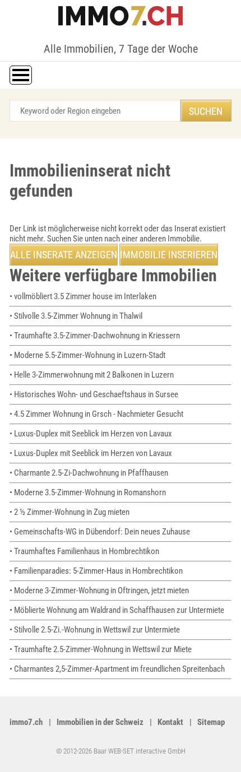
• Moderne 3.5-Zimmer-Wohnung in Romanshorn (88, 492)
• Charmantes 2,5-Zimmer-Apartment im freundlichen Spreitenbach (117, 669)
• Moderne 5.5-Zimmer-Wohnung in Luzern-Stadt (87, 355)
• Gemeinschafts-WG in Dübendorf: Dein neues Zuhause (100, 532)
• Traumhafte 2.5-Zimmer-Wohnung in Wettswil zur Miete (101, 649)
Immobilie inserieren (168, 255)
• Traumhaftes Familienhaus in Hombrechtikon (84, 551)
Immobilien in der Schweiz (100, 722)
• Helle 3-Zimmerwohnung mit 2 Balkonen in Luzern (92, 375)
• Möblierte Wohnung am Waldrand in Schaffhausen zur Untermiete (117, 610)
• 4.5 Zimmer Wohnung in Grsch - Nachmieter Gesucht (96, 414)
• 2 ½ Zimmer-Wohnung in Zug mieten (69, 512)
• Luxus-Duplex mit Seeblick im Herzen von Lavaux (91, 434)
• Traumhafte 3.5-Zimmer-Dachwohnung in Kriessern (95, 336)
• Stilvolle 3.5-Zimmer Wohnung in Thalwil (76, 316)
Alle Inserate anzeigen (63, 255)
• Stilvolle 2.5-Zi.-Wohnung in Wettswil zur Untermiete (95, 630)
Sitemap (211, 722)
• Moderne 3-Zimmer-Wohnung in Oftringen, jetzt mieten (99, 590)
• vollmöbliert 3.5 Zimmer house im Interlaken (83, 296)
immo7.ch (26, 722)
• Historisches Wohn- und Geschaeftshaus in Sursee (94, 394)
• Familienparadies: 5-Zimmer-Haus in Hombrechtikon (96, 571)
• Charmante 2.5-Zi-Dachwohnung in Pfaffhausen (89, 473)
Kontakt (170, 722)
